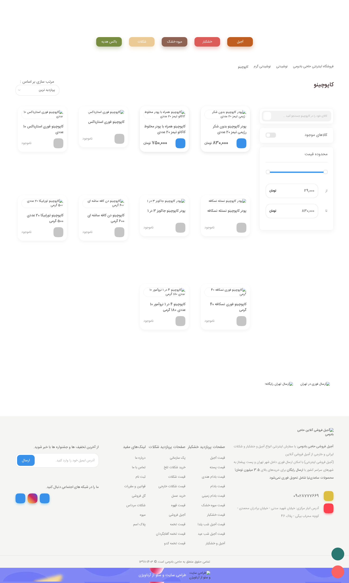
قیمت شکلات (176, 477)
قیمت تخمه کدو (174, 543)
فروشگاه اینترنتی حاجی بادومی (313, 66)
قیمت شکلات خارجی (171, 486)
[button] (297, 154)
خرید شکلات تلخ (174, 467)
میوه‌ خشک (174, 42)
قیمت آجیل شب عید (211, 534)
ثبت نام (141, 477)
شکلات (141, 42)
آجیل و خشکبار (215, 543)
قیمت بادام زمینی (213, 496)
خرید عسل (178, 496)
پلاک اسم (139, 524)
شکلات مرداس (136, 505)
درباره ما (140, 458)
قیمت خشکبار (216, 515)
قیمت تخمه (177, 524)
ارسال (26, 460)
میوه (143, 515)
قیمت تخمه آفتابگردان (170, 534)
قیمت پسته (217, 467)
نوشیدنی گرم (262, 66)
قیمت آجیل (217, 458)
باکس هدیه (109, 42)
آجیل (240, 42)
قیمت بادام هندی (213, 477)
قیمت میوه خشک (213, 505)
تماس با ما (139, 467)
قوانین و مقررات (135, 486)
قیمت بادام (217, 486)
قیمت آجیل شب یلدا (211, 524)
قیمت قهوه (178, 505)
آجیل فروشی (177, 515)
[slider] (268, 172)
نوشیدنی (282, 66)
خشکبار (207, 42)
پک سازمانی (177, 458)
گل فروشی (139, 496)
